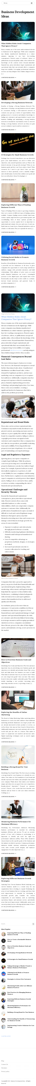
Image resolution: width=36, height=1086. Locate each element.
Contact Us (4, 1064)
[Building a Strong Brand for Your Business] (3, 1013)
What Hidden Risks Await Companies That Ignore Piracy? (16, 318)
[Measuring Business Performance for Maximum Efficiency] (3, 1007)
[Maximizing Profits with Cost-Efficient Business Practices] (3, 987)
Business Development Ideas (17, 14)
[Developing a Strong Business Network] (3, 954)
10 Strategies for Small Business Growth (17, 155)
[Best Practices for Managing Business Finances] (3, 994)
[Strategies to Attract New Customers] (3, 980)
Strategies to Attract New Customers (19, 979)
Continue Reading (8, 77)
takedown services (16, 350)
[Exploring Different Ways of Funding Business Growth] (3, 934)
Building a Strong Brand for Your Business (20, 1012)
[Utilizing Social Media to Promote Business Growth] (3, 974)
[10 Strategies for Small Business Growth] (3, 960)
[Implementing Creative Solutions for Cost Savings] (3, 1027)
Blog (2, 1061)
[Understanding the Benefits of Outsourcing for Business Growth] (3, 1020)
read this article (6, 1036)
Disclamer (4, 1068)
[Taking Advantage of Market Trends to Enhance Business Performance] (3, 967)
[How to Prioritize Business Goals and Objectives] (3, 947)
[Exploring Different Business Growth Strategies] (3, 1000)
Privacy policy (5, 1071)
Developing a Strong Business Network (16, 103)
